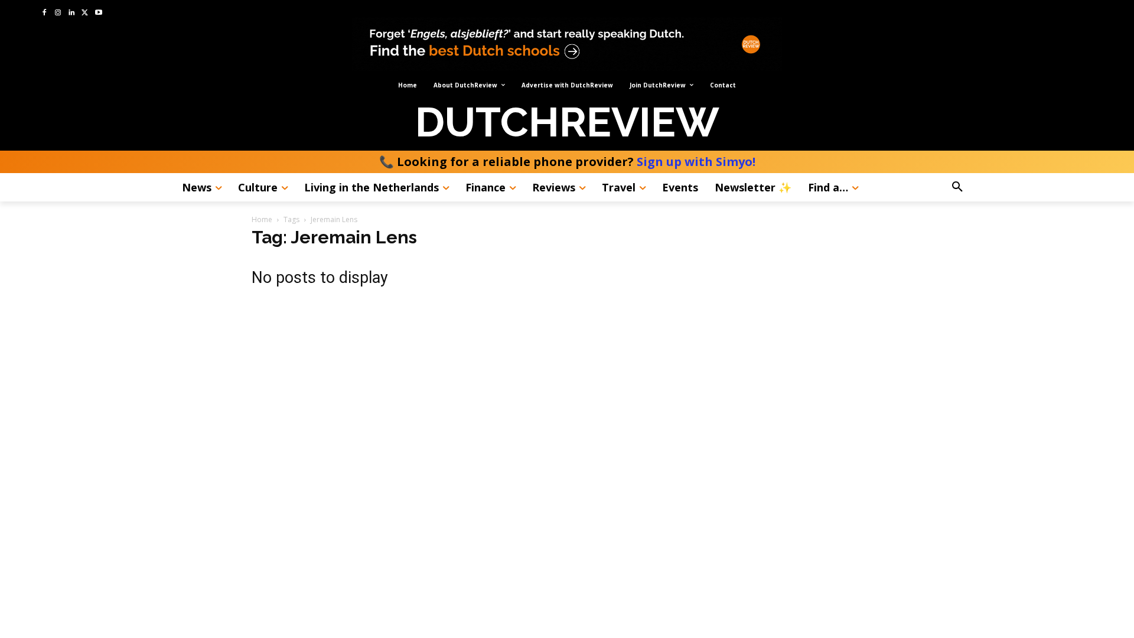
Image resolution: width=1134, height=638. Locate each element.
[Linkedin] (72, 13)
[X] (85, 13)
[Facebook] (44, 13)
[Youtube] (98, 13)
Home (262, 219)
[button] (990, 187)
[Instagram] (58, 13)
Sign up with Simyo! (696, 162)
